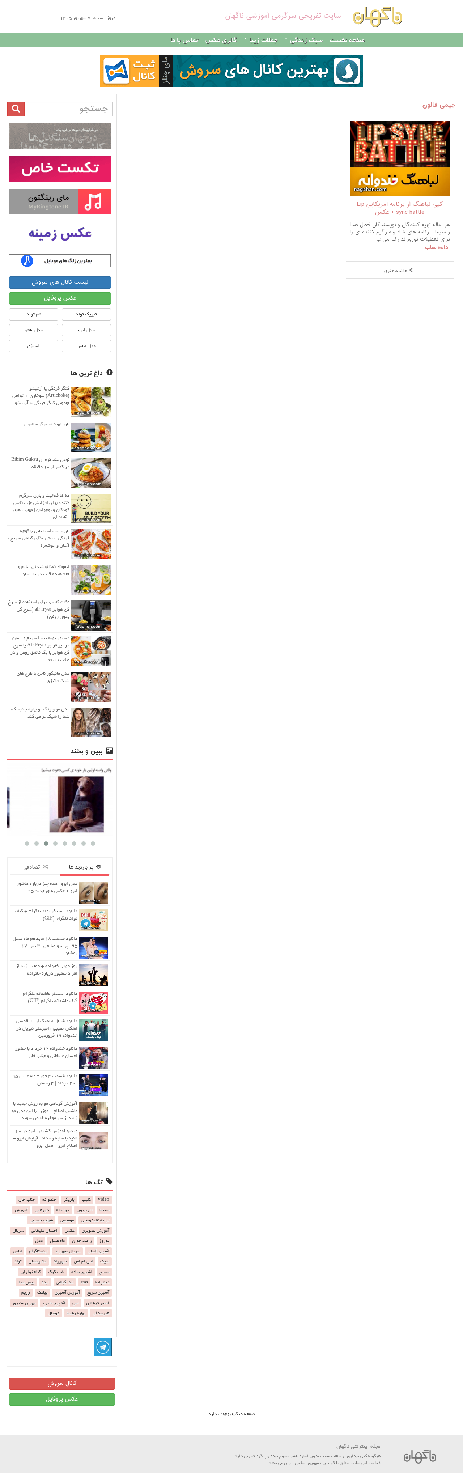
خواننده (62, 1210)
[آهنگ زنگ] (60, 260)
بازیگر (69, 1199)
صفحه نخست (347, 40)
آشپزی (33, 346)
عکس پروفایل (60, 298)
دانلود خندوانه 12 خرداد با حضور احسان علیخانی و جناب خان (46, 1052)
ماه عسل (57, 1240)
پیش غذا (26, 1282)
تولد (17, 1261)
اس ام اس (83, 1261)
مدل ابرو (86, 330)
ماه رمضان (37, 1261)
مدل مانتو (34, 330)
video (103, 1199)
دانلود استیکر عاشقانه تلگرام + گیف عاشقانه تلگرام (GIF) (47, 997)
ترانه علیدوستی (95, 1220)
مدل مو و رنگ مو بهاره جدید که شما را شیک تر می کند (40, 712)
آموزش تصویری (95, 1230)
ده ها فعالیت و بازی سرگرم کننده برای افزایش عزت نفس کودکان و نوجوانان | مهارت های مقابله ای (41, 506)
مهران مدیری (24, 1303)
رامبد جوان (82, 1240)
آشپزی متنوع (54, 1303)
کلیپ (86, 1199)
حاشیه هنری (395, 271)
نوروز (104, 1240)
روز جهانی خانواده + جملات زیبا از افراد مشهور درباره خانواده (46, 969)
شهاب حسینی (41, 1220)
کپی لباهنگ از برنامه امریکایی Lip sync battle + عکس (400, 208)
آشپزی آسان (98, 1251)
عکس (70, 1230)
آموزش (21, 1210)
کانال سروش (62, 1383)
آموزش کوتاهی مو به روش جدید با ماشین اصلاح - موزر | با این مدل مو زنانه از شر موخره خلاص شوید (44, 1111)
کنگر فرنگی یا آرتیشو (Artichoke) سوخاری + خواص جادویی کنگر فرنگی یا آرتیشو (40, 396)
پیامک (42, 1292)
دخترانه (102, 1282)
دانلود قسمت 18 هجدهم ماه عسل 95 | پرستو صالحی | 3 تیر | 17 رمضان (45, 946)
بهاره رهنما (76, 1313)
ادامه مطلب (437, 247)
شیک (104, 1261)
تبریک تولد (86, 314)
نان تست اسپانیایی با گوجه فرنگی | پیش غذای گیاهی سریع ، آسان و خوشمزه (38, 538)
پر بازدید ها (82, 867)
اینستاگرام (38, 1251)
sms (84, 1282)
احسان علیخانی (44, 1230)
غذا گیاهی (64, 1282)
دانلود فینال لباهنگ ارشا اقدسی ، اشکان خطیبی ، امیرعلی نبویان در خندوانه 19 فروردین (45, 1028)
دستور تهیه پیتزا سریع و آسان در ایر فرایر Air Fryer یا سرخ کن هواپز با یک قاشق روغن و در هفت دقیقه (39, 648)
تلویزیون (84, 1210)
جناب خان (26, 1199)
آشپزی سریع (98, 1292)
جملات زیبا (262, 40)
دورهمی (42, 1210)
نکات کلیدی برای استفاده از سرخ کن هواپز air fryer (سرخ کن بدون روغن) (38, 609)
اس (75, 1303)
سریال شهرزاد (67, 1251)
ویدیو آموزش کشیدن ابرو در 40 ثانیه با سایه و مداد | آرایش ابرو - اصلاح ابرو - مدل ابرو (45, 1138)
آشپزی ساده (81, 1271)
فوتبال (53, 1313)
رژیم (25, 1292)
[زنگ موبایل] (60, 201)
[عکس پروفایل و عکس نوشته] (60, 136)
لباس (17, 1251)
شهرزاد (60, 1261)
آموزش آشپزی (67, 1292)
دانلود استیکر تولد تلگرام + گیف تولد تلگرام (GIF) (46, 914)
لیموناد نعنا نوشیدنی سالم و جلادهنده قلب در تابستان (43, 570)
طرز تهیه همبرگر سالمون (46, 424)
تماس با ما (184, 40)
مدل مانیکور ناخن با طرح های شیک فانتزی (43, 677)
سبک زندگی (305, 40)
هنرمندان (101, 1313)
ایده (45, 1282)
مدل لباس (86, 346)
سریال (18, 1230)
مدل (39, 1240)
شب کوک (56, 1271)
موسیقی (67, 1220)
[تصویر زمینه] (60, 234)
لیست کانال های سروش (59, 282)
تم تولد (33, 314)
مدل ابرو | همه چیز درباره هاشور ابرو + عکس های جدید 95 (47, 887)
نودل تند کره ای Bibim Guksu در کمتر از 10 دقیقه (40, 463)
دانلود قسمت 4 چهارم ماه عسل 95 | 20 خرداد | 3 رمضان (44, 1079)
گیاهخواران (31, 1271)
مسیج (104, 1271)
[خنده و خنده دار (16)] (60, 799)
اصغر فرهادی (97, 1303)
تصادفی (33, 867)
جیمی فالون (439, 105)
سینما (104, 1210)
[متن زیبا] (60, 168)
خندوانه (49, 1199)
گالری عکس (221, 40)
